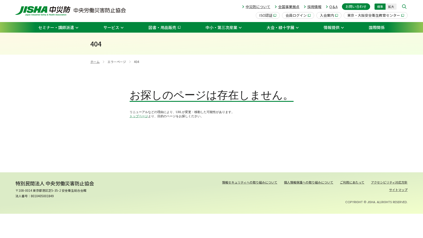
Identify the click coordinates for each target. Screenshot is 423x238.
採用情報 (314, 6)
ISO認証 (265, 15)
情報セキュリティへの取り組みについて (249, 182)
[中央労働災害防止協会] (70, 11)
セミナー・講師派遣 (56, 27)
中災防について (258, 6)
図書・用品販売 (162, 27)
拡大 (391, 6)
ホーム (95, 62)
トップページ (139, 116)
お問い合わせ (356, 6)
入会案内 (327, 15)
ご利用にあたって (352, 182)
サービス (111, 27)
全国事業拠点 (288, 6)
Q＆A (333, 6)
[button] (404, 6)
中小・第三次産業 (221, 27)
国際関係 (377, 27)
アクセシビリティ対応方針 (389, 182)
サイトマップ (398, 190)
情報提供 (332, 27)
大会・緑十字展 (280, 27)
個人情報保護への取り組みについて (308, 182)
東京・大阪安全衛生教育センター (373, 15)
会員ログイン (296, 15)
